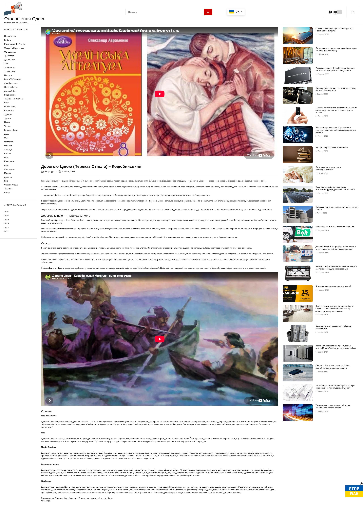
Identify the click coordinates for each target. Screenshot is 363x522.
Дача (6, 134)
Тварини (8, 189)
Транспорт (9, 56)
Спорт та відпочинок (14, 48)
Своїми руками (11, 185)
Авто (6, 165)
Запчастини (9, 71)
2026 (6, 212)
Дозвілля (8, 177)
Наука (7, 122)
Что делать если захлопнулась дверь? (333, 286)
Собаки (7, 153)
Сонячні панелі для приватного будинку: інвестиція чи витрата (334, 29)
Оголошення (10, 106)
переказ (93, 498)
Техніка (7, 126)
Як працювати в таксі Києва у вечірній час (334, 227)
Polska (7, 192)
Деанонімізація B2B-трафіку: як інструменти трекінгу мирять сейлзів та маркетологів (335, 247)
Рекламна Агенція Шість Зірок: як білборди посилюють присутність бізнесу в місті (335, 69)
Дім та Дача (9, 60)
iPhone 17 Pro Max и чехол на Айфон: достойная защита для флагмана (333, 366)
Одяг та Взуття (11, 87)
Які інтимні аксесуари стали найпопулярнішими (328, 168)
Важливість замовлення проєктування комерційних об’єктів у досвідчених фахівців (335, 347)
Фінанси (8, 146)
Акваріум (8, 149)
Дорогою (59, 498)
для (52, 498)
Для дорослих (10, 83)
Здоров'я (8, 114)
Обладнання (10, 52)
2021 (6, 231)
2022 (6, 227)
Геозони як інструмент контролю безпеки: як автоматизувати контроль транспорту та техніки (336, 110)
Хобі (6, 63)
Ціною (110, 498)
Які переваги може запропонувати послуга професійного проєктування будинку (335, 386)
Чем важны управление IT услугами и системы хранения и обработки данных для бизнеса (335, 129)
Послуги (8, 75)
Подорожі (8, 142)
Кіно (6, 181)
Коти (6, 157)
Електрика (9, 161)
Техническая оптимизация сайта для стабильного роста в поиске (332, 406)
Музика (7, 173)
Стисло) (102, 498)
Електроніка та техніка (15, 44)
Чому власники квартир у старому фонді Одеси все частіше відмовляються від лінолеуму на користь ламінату (334, 308)
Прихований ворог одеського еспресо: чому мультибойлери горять (335, 89)
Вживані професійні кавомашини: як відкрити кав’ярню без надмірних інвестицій (336, 267)
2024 (6, 219)
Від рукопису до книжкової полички (331, 147)
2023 (6, 223)
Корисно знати (11, 130)
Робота (7, 40)
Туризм (7, 118)
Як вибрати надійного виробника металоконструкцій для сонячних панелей (335, 188)
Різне (6, 102)
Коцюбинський (71, 498)
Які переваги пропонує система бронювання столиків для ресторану (336, 49)
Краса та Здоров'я (12, 79)
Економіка (9, 110)
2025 (6, 216)
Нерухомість (10, 36)
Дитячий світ (10, 91)
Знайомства (9, 67)
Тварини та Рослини (13, 99)
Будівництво (9, 95)
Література (9, 169)
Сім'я (6, 138)
